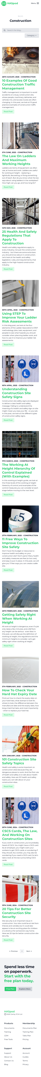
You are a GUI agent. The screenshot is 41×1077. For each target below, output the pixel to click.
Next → (29, 951)
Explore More (24, 989)
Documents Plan (30, 1028)
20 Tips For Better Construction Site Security (16, 913)
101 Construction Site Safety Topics (19, 761)
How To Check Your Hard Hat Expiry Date (19, 692)
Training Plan (28, 1032)
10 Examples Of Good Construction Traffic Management (19, 84)
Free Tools (8, 1039)
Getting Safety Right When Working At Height (19, 618)
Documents (9, 1028)
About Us (8, 1057)
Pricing (25, 1039)
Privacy (26, 1064)
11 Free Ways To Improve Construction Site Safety (20, 543)
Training (7, 1032)
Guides (25, 1057)
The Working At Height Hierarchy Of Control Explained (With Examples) (18, 470)
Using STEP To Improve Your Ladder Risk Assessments (19, 317)
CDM (6, 1036)
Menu (33, 3)
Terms (25, 1061)
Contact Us (9, 1061)
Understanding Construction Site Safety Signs (16, 393)
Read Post (8, 112)
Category (31, 35)
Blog (6, 1064)
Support (7, 1053)
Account (26, 1053)
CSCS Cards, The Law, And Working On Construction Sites (19, 835)
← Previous (13, 951)
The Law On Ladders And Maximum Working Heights (19, 160)
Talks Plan (27, 1036)
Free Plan (10, 989)
